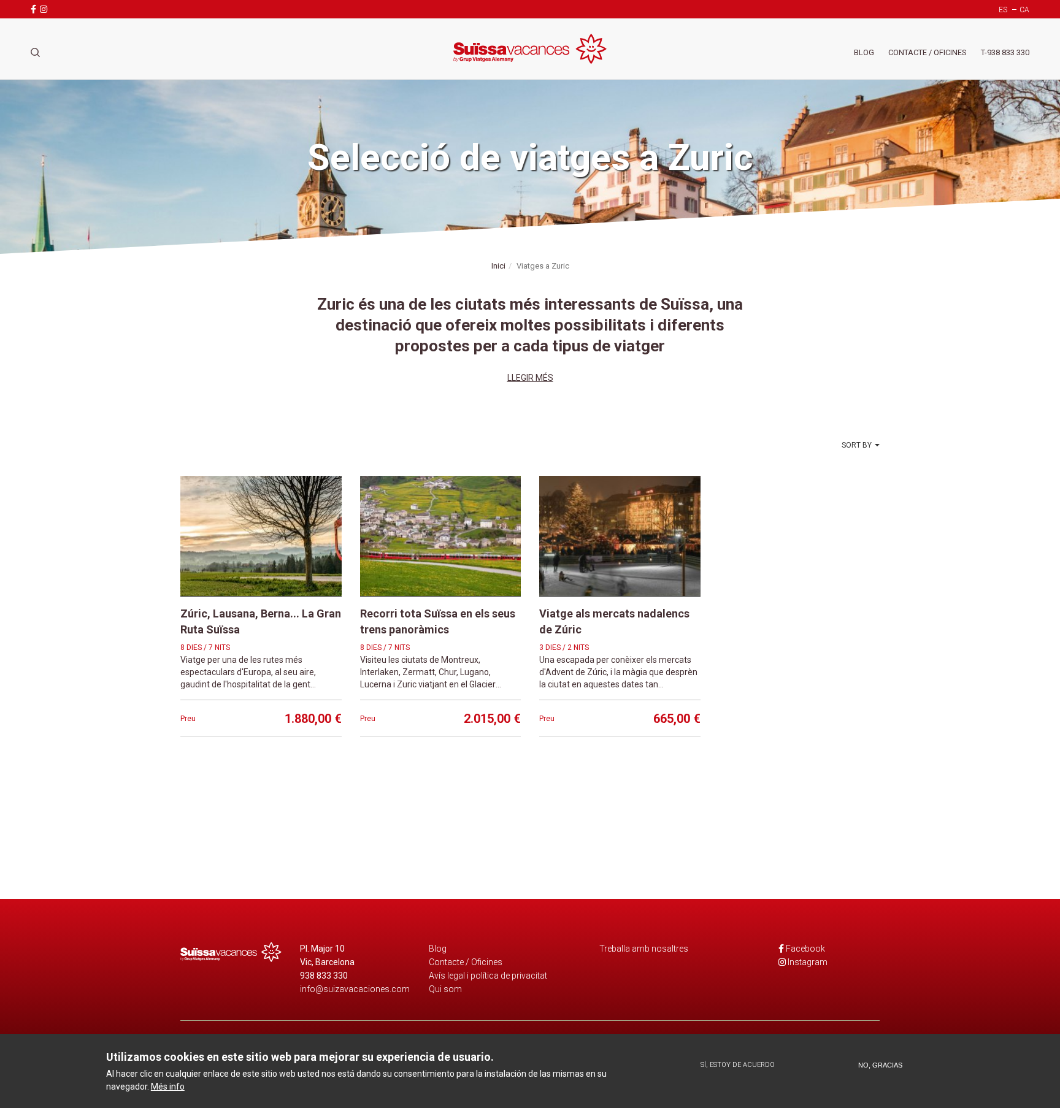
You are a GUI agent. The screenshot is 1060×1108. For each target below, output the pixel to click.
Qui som (445, 989)
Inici (498, 265)
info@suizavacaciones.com (355, 989)
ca (1024, 10)
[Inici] (530, 48)
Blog (864, 52)
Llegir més (530, 378)
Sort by (857, 445)
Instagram (808, 962)
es (1003, 10)
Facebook (805, 948)
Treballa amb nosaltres (643, 948)
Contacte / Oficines (927, 52)
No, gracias (880, 1065)
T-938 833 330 (1005, 52)
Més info (168, 1086)
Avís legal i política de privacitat (488, 975)
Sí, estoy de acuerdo (738, 1065)
